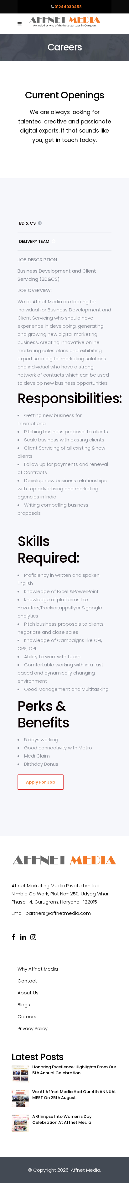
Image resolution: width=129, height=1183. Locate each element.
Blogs (24, 1004)
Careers (27, 1016)
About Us (28, 992)
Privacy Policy (33, 1028)
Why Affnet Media (38, 969)
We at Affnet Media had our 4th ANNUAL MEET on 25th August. (74, 1095)
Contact (27, 980)
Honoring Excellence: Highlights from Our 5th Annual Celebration (74, 1070)
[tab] (64, 223)
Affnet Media (85, 1170)
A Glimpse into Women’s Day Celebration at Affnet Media (62, 1119)
